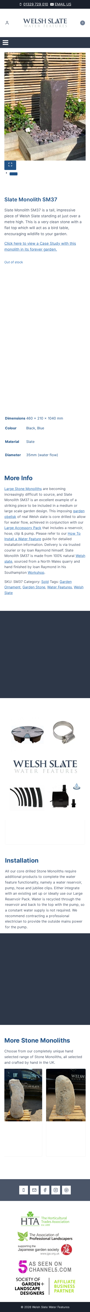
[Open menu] (5, 42)
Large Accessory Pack (22, 528)
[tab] (13, 173)
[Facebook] (45, 1190)
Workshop (36, 572)
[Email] (34, 1190)
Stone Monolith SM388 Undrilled (56, 1135)
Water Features (59, 587)
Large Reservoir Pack (29, 828)
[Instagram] (55, 1190)
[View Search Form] (83, 42)
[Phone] (23, 1190)
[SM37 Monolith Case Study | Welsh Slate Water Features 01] (45, 106)
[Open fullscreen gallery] (10, 165)
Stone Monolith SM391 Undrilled (13, 1135)
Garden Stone (33, 587)
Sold (45, 581)
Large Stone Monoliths (23, 488)
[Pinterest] (66, 1190)
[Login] (7, 23)
